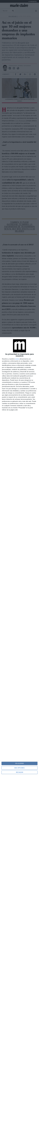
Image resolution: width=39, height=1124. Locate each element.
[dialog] (19, 730)
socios (17, 359)
